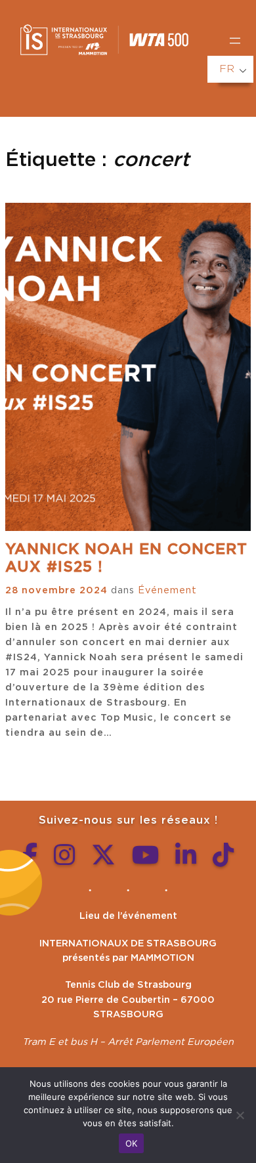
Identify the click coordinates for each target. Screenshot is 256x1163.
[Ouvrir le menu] (235, 41)
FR (226, 69)
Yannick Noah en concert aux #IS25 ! (126, 558)
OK (131, 1143)
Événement (167, 590)
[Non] (239, 1115)
